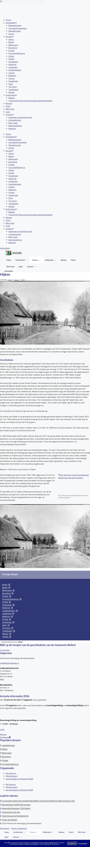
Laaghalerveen (14, 70)
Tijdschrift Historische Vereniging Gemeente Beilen (30, 100)
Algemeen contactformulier (20, 117)
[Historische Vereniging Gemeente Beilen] (13, 253)
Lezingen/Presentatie (17, 28)
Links (8, 112)
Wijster (11, 92)
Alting (11, 39)
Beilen (11, 42)
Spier (10, 84)
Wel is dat (10, 109)
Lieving (11, 73)
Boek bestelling (15, 125)
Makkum (12, 75)
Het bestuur (11, 773)
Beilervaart (13, 45)
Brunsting (12, 47)
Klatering (12, 64)
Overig (11, 34)
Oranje (11, 78)
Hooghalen (13, 61)
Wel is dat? (13, 123)
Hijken (11, 56)
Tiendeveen (13, 89)
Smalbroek (13, 81)
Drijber (11, 50)
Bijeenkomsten (14, 25)
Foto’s (8, 106)
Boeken (11, 98)
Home (8, 20)
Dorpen (9, 36)
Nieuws (9, 103)
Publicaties (10, 95)
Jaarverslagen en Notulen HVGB (19, 779)
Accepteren (72, 843)
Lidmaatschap (14, 120)
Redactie (12, 128)
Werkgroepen (11, 776)
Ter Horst (12, 86)
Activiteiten (10, 23)
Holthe (11, 59)
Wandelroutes (14, 31)
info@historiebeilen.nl (9, 663)
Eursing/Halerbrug (16, 53)
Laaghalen (13, 67)
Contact (9, 114)
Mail (2, 679)
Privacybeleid (82, 843)
